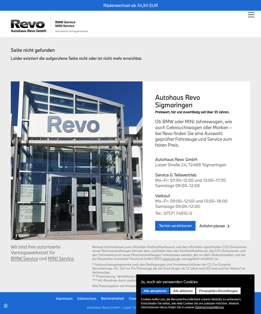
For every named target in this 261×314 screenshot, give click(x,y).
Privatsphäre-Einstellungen (218, 291)
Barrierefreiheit (112, 298)
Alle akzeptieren (155, 291)
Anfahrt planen (212, 226)
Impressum (64, 298)
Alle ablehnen (182, 291)
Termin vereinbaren (175, 225)
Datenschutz (86, 298)
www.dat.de (171, 259)
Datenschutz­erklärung (209, 307)
